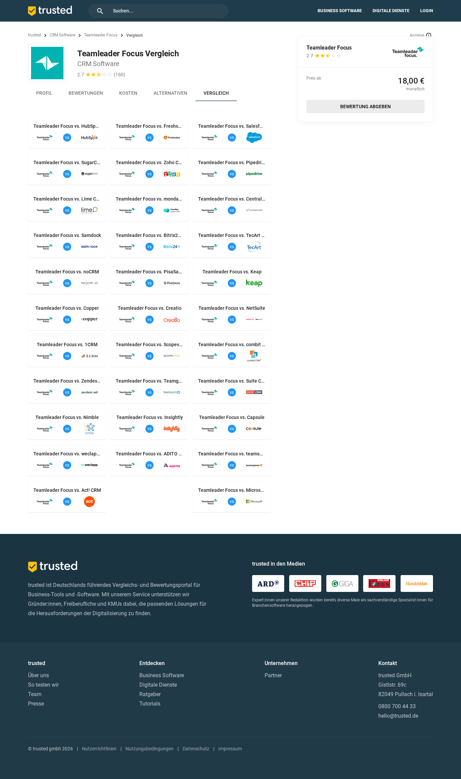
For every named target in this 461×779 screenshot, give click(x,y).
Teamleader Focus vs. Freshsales (149, 126)
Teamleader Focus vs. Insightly (149, 417)
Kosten (128, 93)
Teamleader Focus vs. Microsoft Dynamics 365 (232, 490)
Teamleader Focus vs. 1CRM (67, 344)
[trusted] (50, 11)
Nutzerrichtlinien (99, 748)
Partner (273, 675)
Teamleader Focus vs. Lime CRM (67, 199)
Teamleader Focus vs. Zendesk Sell (67, 381)
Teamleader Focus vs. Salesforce (232, 126)
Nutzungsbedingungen (149, 748)
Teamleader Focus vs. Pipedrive (232, 162)
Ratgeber (150, 694)
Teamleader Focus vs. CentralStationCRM (232, 199)
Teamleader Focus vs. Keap (232, 271)
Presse (36, 703)
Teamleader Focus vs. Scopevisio (149, 344)
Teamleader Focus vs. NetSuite (231, 308)
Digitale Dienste (391, 10)
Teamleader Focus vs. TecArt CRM (232, 235)
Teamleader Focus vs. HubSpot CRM (67, 126)
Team (35, 694)
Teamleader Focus (100, 35)
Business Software (340, 10)
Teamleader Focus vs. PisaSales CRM (149, 271)
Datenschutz (196, 748)
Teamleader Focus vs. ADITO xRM (149, 453)
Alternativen (170, 93)
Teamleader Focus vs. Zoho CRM (149, 162)
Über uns (38, 675)
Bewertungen (86, 93)
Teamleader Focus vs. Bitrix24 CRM (149, 235)
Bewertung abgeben (365, 106)
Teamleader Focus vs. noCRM (67, 271)
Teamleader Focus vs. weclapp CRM (67, 453)
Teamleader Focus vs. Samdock (67, 235)
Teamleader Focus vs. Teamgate (149, 381)
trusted (34, 35)
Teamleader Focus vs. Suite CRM (232, 381)
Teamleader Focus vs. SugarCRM (67, 162)
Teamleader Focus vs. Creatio (150, 308)
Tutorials (149, 703)
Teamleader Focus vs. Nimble (67, 417)
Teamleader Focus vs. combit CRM (232, 344)
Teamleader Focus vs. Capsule (232, 417)
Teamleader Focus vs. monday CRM (149, 199)
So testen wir (43, 685)
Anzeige (417, 35)
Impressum (230, 748)
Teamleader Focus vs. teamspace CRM (232, 453)
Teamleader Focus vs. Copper (67, 308)
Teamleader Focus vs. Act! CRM (67, 490)
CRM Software (62, 35)
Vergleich (216, 93)
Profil (44, 93)
